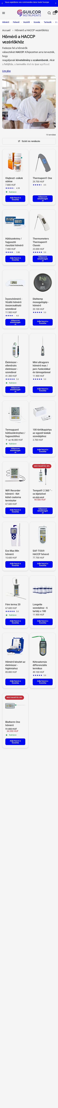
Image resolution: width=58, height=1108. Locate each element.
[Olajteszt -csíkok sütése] (15, 162)
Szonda (37, 22)
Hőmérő (5, 22)
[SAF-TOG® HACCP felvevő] (42, 534)
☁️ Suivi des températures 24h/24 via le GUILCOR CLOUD (32, 3)
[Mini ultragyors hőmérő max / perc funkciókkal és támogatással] (42, 346)
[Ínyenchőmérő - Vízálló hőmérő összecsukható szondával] (15, 282)
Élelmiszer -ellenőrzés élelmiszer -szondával (11, 367)
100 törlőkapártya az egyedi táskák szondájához (42, 433)
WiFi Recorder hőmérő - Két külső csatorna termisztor (13, 495)
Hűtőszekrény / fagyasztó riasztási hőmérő (14, 242)
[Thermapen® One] (42, 162)
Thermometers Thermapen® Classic (41, 242)
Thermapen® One (42, 178)
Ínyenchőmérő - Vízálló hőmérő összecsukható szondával (13, 304)
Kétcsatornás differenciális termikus (40, 665)
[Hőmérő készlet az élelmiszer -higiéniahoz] (15, 645)
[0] (54, 13)
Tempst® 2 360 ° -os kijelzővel (42, 492)
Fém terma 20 (12, 604)
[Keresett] (49, 13)
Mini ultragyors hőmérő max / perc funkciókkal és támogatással (41, 367)
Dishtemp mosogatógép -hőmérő (41, 302)
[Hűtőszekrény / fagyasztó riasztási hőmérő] (15, 222)
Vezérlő (26, 22)
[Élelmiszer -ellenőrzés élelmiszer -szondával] (15, 346)
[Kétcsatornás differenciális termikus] (42, 645)
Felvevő (16, 22)
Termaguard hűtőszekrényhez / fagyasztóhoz (15, 433)
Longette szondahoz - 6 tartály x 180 (40, 608)
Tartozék (47, 22)
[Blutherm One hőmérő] (15, 705)
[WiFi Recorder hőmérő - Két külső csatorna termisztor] (15, 474)
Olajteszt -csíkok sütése (14, 180)
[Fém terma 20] (15, 588)
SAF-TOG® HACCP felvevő (41, 552)
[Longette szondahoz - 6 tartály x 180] (42, 588)
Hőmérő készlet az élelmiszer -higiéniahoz (15, 665)
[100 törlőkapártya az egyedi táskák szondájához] (42, 413)
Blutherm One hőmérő (12, 724)
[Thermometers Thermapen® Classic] (42, 222)
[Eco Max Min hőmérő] (15, 534)
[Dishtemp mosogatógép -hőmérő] (42, 282)
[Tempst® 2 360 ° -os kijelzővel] (42, 474)
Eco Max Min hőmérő (12, 552)
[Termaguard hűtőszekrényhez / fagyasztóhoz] (15, 413)
